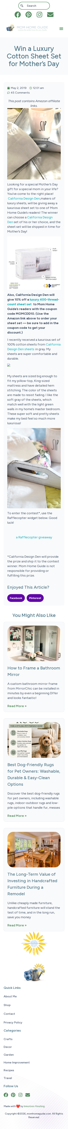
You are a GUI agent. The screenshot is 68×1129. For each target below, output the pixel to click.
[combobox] (34, 5)
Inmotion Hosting (34, 1106)
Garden (9, 1054)
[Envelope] (50, 14)
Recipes (9, 1070)
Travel (8, 1078)
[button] (61, 29)
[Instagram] (39, 14)
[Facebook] (18, 14)
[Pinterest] (28, 14)
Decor (8, 1047)
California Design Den (24, 198)
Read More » (17, 706)
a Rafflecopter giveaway (34, 537)
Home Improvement (17, 1062)
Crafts (8, 1039)
